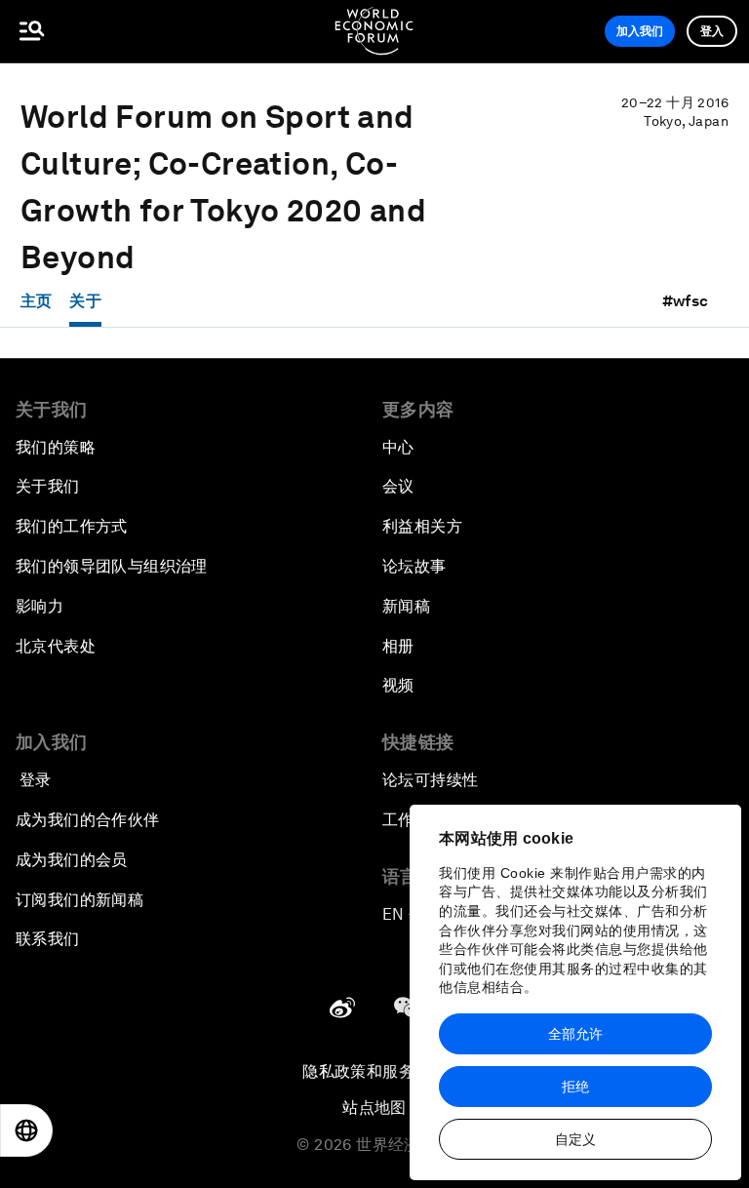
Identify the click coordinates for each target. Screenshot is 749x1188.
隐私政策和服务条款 (374, 1071)
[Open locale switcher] (26, 1130)
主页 (36, 301)
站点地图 (374, 1107)
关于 (85, 301)
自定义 (575, 1139)
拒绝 (575, 1086)
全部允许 (575, 1034)
